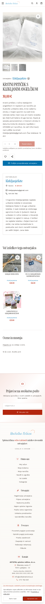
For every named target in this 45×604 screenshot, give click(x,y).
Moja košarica (22, 468)
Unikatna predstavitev (23, 513)
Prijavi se (23, 412)
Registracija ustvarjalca (22, 496)
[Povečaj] (15, 144)
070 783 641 (24, 580)
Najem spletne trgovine (22, 506)
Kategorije (22, 482)
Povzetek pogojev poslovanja (22, 531)
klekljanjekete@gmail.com (18, 190)
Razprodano (27, 144)
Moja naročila (22, 471)
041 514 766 (13, 194)
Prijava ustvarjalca (22, 499)
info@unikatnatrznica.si (24, 577)
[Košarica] (41, 3)
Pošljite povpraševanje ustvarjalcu (24, 163)
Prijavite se (7, 345)
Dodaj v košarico (12, 257)
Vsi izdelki (22, 478)
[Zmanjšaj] (5, 144)
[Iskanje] (32, 3)
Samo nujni (12, 598)
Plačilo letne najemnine (22, 510)
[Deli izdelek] (12, 156)
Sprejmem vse (32, 598)
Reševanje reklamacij (22, 545)
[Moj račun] (37, 3)
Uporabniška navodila (22, 517)
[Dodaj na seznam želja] (38, 16)
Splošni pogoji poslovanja (22, 534)
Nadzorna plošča (22, 503)
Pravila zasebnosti (22, 538)
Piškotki (22, 548)
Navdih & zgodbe (22, 475)
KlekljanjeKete (14, 181)
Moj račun (22, 464)
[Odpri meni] (2, 3)
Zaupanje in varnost (22, 541)
